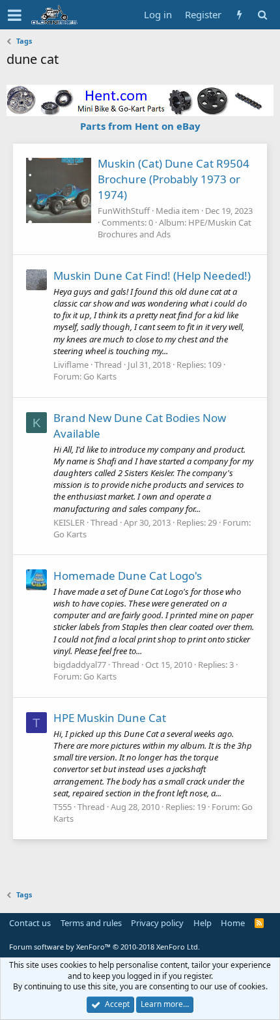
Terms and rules (91, 923)
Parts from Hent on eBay (140, 125)
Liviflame (71, 364)
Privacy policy (157, 923)
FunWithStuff (124, 211)
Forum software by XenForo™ (104, 947)
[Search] (262, 15)
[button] (15, 15)
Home (233, 923)
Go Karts (100, 376)
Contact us (30, 923)
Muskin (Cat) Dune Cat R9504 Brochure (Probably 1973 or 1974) (173, 179)
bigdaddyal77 (79, 664)
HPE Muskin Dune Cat (109, 717)
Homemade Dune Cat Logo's (127, 575)
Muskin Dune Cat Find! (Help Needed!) (152, 275)
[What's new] (239, 15)
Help (202, 923)
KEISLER (69, 522)
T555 (62, 807)
